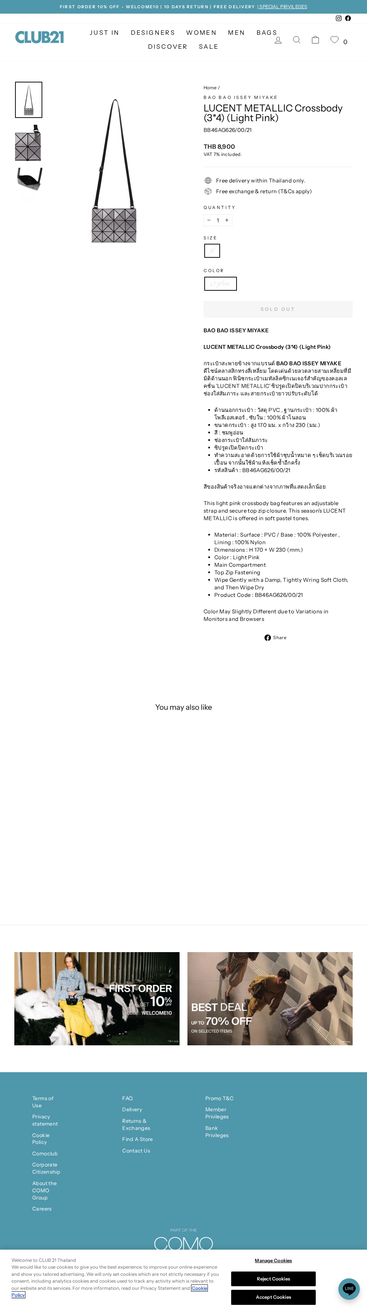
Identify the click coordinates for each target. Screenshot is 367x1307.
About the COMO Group (44, 1190)
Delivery (132, 1109)
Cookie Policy (40, 1139)
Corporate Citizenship (46, 1168)
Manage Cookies (273, 1260)
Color (214, 270)
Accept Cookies (273, 1297)
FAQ (127, 1098)
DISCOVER (168, 46)
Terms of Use (42, 1102)
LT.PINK (220, 283)
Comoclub (45, 1153)
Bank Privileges (217, 1132)
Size (211, 238)
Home (210, 87)
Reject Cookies (273, 1279)
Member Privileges (217, 1113)
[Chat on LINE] (349, 1289)
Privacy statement (45, 1120)
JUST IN (105, 32)
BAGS (267, 32)
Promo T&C (219, 1098)
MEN (237, 32)
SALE (209, 46)
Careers (42, 1209)
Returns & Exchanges (136, 1124)
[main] (183, 1278)
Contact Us (136, 1150)
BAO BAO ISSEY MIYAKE (241, 97)
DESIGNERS (153, 32)
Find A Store (137, 1139)
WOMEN (201, 32)
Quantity (220, 207)
